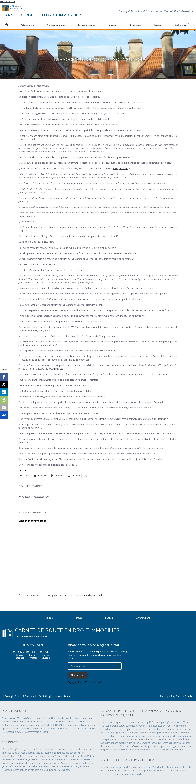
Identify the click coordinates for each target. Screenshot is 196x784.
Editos (49, 617)
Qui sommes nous (86, 24)
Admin (67, 696)
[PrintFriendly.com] (4, 400)
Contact (158, 24)
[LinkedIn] (4, 392)
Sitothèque (135, 24)
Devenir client (143, 617)
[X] (4, 384)
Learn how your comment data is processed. (80, 595)
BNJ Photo (176, 696)
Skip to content (7, 1)
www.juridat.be (120, 168)
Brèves (78, 617)
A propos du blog (56, 24)
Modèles (113, 24)
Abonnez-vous (78, 675)
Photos (109, 617)
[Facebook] (4, 377)
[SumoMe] (4, 415)
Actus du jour (28, 24)
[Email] (4, 407)
